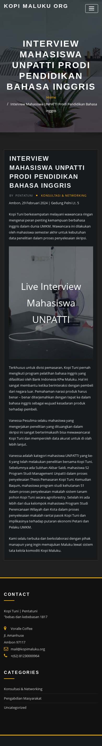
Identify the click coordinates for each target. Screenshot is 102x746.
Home (51, 97)
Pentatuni (21, 195)
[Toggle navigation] (91, 8)
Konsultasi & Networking (64, 195)
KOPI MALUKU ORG (36, 6)
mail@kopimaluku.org (28, 649)
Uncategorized (15, 707)
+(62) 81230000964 (25, 655)
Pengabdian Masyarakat (23, 698)
